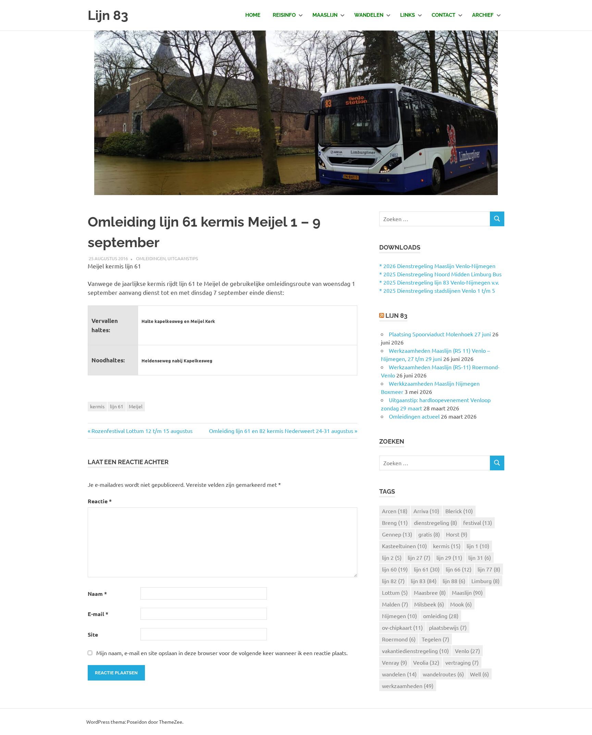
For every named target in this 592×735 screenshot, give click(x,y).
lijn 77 (489, 569)
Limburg (485, 580)
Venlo (467, 650)
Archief (483, 15)
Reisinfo (284, 15)
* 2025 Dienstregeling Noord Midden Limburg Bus (440, 273)
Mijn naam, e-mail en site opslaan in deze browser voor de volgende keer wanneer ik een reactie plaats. (222, 652)
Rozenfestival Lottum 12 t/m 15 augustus (142, 430)
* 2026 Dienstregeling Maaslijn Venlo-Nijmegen (437, 265)
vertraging (462, 662)
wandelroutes (443, 674)
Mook (461, 604)
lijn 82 (393, 580)
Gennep (397, 534)
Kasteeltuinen (404, 545)
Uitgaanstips (183, 258)
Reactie (100, 501)
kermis (97, 406)
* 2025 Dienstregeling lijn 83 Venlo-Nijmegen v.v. (439, 282)
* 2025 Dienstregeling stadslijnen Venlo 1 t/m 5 (437, 290)
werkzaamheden (407, 685)
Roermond (399, 639)
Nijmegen (399, 615)
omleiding (440, 615)
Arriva (426, 510)
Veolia (426, 662)
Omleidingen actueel (414, 416)
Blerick (459, 510)
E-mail (98, 613)
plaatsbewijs (448, 627)
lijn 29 (449, 557)
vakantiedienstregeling (415, 650)
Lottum (395, 592)
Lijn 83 (108, 15)
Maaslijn (324, 15)
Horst (456, 534)
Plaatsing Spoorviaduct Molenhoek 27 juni (440, 333)
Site (93, 634)
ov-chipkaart (402, 627)
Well (479, 674)
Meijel (136, 406)
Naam (97, 593)
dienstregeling (435, 522)
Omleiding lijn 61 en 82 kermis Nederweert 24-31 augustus (281, 430)
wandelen (399, 674)
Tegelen (435, 639)
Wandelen (368, 15)
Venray (394, 662)
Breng (395, 522)
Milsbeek (429, 604)
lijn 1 (478, 545)
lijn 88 (454, 580)
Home (252, 15)
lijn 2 (392, 557)
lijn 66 (458, 569)
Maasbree (430, 592)
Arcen (394, 510)
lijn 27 (419, 557)
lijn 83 (423, 580)
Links (407, 15)
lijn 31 (479, 557)
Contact (443, 15)
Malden (395, 604)
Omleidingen (150, 258)
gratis (429, 534)
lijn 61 (116, 406)
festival (477, 522)
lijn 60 (395, 569)
